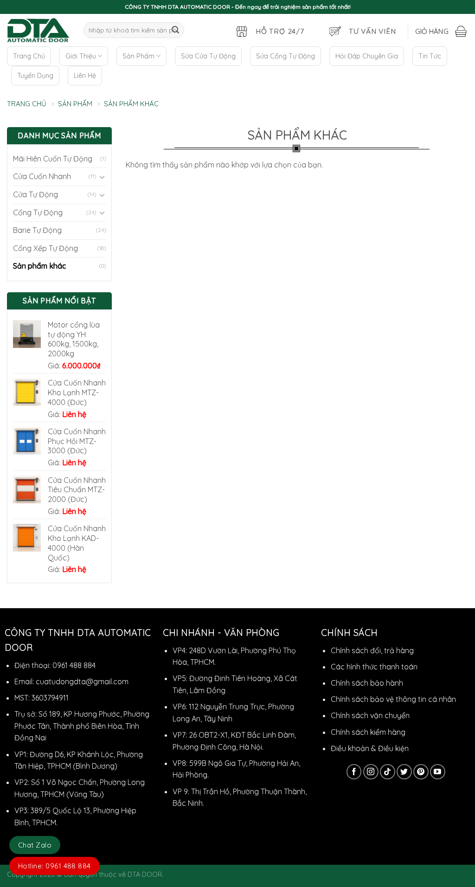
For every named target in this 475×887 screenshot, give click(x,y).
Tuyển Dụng (35, 75)
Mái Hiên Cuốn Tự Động (52, 158)
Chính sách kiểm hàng (368, 732)
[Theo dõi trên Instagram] (371, 771)
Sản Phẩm (138, 56)
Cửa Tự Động (35, 194)
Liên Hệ (85, 75)
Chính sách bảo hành (367, 683)
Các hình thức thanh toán (374, 666)
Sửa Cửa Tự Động (208, 56)
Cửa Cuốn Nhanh (42, 176)
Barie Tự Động (37, 230)
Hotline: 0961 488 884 (54, 865)
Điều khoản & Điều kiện (370, 748)
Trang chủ (26, 103)
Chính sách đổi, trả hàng (372, 650)
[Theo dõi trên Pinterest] (421, 771)
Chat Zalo (34, 845)
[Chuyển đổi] (102, 176)
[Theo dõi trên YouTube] (437, 771)
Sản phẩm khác (39, 265)
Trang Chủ (29, 56)
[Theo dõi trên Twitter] (404, 771)
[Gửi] (175, 30)
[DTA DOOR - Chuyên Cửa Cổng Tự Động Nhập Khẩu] (38, 30)
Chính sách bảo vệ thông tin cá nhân (393, 699)
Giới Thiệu (80, 56)
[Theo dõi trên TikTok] (387, 771)
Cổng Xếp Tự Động (45, 248)
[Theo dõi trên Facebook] (354, 771)
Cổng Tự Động (38, 212)
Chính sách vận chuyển (370, 715)
